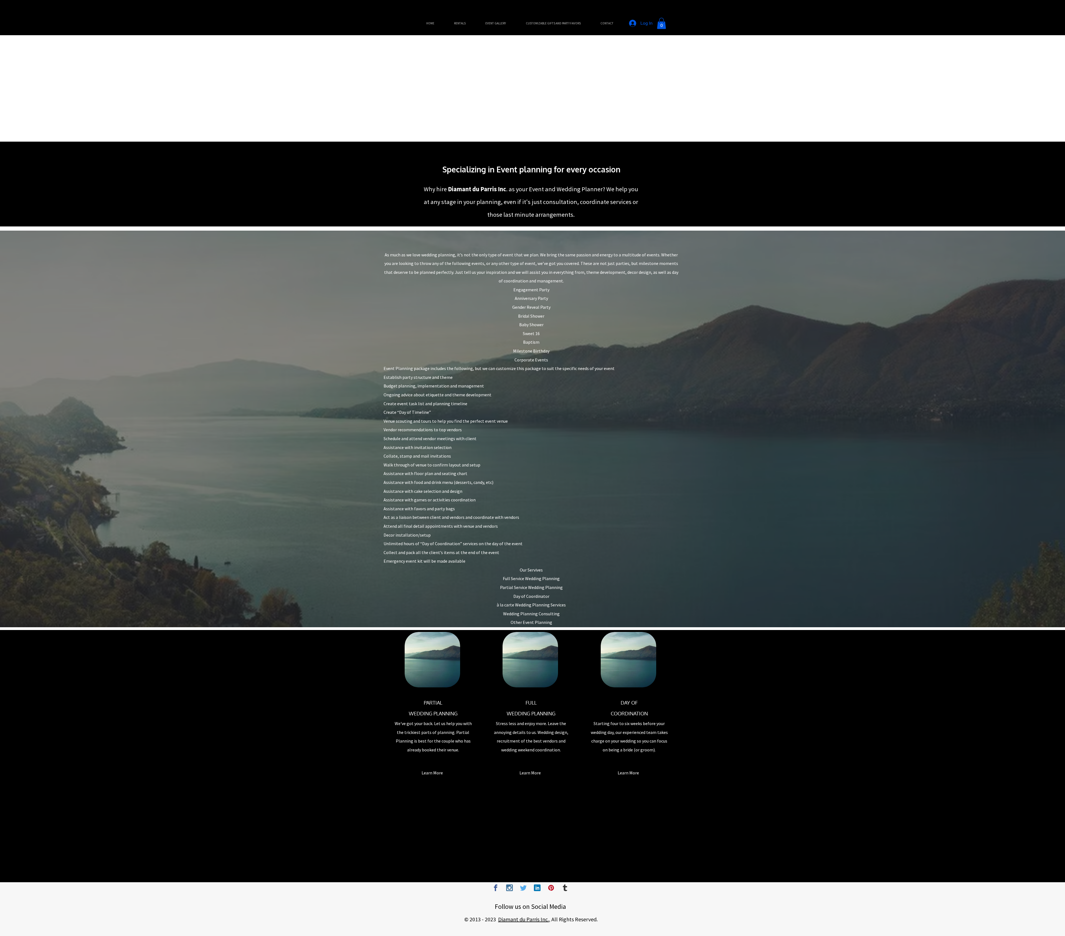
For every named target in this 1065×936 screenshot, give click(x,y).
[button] (661, 23)
